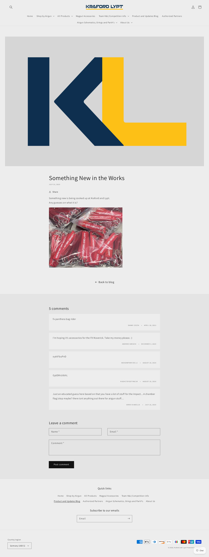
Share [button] (55, 191)
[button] (11, 7)
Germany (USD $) (17, 545)
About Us (150, 501)
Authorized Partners (93, 501)
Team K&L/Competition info (135, 495)
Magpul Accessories (109, 495)
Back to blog (106, 282)
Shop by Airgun (73, 495)
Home (60, 495)
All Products (90, 495)
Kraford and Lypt (180, 548)
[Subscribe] (128, 518)
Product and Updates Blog (67, 501)
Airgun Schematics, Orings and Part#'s (124, 501)
